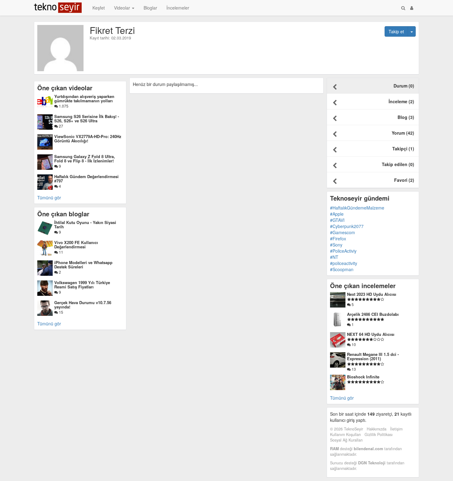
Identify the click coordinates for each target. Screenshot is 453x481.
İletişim (396, 429)
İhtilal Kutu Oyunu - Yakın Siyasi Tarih (85, 224)
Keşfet (98, 8)
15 (60, 312)
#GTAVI (337, 220)
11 (60, 252)
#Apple (337, 214)
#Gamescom (342, 232)
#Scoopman (341, 269)
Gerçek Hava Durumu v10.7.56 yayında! (82, 305)
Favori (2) (404, 180)
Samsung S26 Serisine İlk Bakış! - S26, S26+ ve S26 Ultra (86, 118)
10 (353, 344)
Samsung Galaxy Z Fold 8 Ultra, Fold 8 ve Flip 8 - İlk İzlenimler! (84, 158)
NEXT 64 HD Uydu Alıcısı (370, 334)
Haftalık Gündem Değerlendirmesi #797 (86, 178)
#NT (334, 257)
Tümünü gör (49, 197)
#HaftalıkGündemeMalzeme (357, 208)
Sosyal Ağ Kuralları (346, 440)
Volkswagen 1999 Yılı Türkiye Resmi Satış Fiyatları (82, 284)
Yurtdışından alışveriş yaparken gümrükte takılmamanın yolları (84, 98)
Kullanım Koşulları (345, 434)
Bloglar (150, 8)
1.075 (63, 105)
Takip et (396, 31)
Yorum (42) (403, 133)
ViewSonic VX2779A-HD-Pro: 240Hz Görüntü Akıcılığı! (87, 138)
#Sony (336, 245)
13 (353, 369)
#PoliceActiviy (343, 251)
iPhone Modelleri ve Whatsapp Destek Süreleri (83, 264)
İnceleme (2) (401, 101)
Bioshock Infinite (363, 377)
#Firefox (338, 238)
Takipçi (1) (403, 148)
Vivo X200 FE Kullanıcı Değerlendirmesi (76, 244)
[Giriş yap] (411, 7)
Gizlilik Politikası (379, 434)
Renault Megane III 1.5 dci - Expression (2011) (373, 356)
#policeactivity (343, 263)
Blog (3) (406, 117)
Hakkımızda (376, 429)
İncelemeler (177, 8)
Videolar (122, 8)
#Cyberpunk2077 (347, 226)
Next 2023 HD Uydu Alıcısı (371, 294)
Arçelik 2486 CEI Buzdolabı (373, 314)
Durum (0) (404, 86)
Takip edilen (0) (398, 164)
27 (60, 125)
